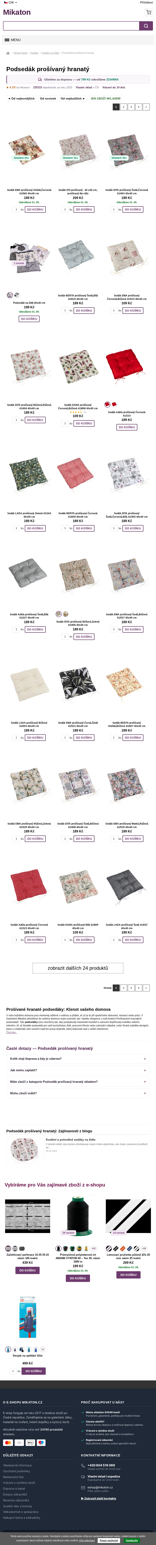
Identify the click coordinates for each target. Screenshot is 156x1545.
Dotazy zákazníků (15, 1494)
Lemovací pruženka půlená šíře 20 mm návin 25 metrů (128, 1256)
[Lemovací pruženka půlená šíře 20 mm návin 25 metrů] (128, 1219)
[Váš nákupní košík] (148, 12)
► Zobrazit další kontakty (98, 1498)
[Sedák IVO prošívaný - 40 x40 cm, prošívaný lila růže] (78, 152)
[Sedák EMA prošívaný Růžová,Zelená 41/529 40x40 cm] (29, 785)
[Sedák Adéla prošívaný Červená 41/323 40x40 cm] (29, 886)
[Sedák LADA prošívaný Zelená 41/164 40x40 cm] (29, 475)
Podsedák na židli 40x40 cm (29, 302)
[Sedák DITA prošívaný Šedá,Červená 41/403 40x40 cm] (126, 152)
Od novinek (48, 98)
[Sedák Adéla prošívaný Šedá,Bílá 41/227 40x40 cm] (29, 576)
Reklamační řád (13, 1477)
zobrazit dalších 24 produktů (78, 968)
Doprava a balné (14, 1488)
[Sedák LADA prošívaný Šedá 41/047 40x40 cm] (126, 886)
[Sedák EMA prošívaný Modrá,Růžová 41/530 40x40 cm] (126, 785)
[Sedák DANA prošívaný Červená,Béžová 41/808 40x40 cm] (78, 367)
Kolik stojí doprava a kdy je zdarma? (36, 1058)
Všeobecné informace (17, 1465)
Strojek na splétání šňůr (28, 1355)
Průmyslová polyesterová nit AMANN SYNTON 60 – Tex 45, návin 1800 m (78, 1258)
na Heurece (18, 87)
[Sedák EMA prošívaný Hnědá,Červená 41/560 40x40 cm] (29, 152)
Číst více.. (11, 1032)
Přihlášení (146, 2)
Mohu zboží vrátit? (23, 1093)
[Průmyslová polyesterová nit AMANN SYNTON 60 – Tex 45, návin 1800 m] (78, 1219)
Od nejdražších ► (73, 98)
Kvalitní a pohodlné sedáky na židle (70, 1139)
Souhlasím (132, 1540)
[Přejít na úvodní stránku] (8, 53)
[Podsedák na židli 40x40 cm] (29, 257)
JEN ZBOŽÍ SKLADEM (105, 98)
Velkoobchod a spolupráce (20, 1511)
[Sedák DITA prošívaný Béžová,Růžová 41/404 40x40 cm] (29, 367)
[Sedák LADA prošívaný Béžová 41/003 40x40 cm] (29, 684)
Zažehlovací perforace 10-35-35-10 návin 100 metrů (27, 1256)
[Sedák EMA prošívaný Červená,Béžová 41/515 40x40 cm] (126, 257)
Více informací (87, 1540)
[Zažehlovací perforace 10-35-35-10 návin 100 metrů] (27, 1219)
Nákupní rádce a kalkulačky (21, 1517)
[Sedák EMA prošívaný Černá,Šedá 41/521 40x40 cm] (78, 684)
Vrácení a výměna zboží (19, 1482)
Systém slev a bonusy (17, 1506)
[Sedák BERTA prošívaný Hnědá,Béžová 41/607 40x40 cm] (126, 684)
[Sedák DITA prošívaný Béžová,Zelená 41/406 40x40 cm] (78, 576)
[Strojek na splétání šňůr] (27, 1320)
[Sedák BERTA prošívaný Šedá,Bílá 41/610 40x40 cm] (78, 257)
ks (22, 209)
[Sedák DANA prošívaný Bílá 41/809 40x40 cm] (78, 886)
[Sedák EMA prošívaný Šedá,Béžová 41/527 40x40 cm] (126, 576)
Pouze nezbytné (109, 1540)
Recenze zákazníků (16, 1500)
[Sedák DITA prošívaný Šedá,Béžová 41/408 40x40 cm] (78, 785)
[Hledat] (146, 26)
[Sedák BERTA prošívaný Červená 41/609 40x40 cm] (78, 475)
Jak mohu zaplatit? (23, 1070)
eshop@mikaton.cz (100, 1487)
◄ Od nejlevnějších (21, 98)
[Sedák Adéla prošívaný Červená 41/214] (126, 367)
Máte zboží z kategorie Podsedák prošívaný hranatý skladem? (54, 1081)
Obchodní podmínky (16, 1471)
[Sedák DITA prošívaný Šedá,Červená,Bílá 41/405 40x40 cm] (126, 475)
